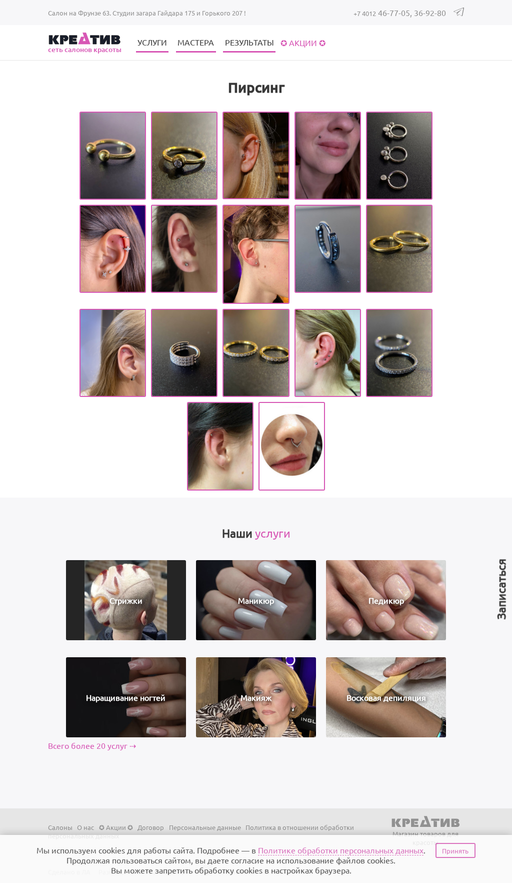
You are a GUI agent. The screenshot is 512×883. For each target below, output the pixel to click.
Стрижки (126, 600)
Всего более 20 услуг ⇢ (92, 745)
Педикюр (386, 600)
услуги (272, 533)
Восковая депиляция (386, 697)
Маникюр (256, 600)
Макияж (256, 697)
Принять (455, 850)
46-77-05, (384, 13)
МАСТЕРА (196, 42)
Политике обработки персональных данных (341, 850)
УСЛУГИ (152, 42)
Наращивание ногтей (126, 697)
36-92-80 (430, 13)
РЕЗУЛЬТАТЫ (249, 42)
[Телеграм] (459, 13)
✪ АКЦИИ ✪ (303, 43)
